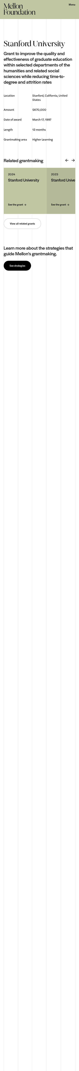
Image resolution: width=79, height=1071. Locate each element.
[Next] (73, 160)
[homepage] (19, 9)
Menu (72, 4)
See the (15, 204)
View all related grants (22, 223)
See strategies (17, 266)
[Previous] (67, 160)
